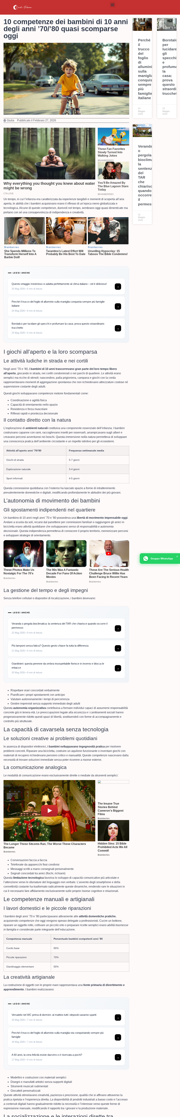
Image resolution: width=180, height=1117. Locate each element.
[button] (112, 5)
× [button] (177, 556)
